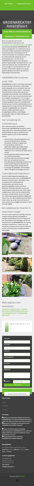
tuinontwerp (6, 45)
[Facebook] (17, 7)
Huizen (27, 449)
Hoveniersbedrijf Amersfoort (19, 311)
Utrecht (9, 451)
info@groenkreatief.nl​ (8, 466)
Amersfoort (5, 449)
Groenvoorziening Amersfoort (11, 309)
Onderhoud (5, 406)
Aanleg (4, 402)
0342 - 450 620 (9, 4)
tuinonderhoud (23, 45)
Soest (3, 451)
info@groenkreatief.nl (24, 4)
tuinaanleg (13, 45)
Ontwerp (4, 409)
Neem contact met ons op (17, 394)
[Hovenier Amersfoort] (18, 265)
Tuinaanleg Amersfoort (9, 313)
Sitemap (22, 476)
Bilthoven (16, 449)
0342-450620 (5, 464)
